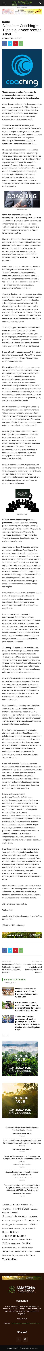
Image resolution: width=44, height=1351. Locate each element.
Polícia (6, 1243)
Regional (8, 1251)
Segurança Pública (19, 1255)
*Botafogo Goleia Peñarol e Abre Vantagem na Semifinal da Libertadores (22, 1129)
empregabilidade (17, 1221)
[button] (4, 3)
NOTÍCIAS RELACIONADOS (15, 980)
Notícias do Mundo (14, 1236)
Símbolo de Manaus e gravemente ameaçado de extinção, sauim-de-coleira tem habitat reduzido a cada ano (22, 1158)
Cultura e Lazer (21, 1208)
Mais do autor (9, 983)
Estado (38, 1221)
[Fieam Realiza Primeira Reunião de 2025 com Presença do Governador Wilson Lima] (8, 991)
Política (26, 1243)
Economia (14, 1212)
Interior (33, 1224)
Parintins (22, 1240)
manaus (32, 1228)
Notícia (5, 1232)
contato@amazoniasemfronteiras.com (25, 1323)
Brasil (16, 1204)
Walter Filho (9, 38)
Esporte (29, 1220)
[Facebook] (4, 43)
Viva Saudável (9, 1259)
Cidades (24, 1205)
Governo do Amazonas (20, 1225)
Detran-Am (5, 1213)
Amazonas (6, 1205)
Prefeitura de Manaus (9, 1247)
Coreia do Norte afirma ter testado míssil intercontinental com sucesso (33, 968)
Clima (31, 1205)
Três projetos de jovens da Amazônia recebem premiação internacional (22, 1173)
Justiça (24, 1228)
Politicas (29, 1239)
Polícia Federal (15, 1243)
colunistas (6, 21)
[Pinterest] (15, 43)
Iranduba (17, 1228)
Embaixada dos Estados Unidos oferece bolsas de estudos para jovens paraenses (11, 968)
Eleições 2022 (6, 1221)
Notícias (14, 1232)
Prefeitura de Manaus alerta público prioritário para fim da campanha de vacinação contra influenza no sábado (22, 1143)
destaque (34, 1209)
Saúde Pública (6, 1255)
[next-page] (7, 1035)
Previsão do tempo (25, 1247)
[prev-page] (3, 1035)
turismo (30, 1255)
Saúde (37, 1251)
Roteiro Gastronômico (24, 1251)
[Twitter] (10, 43)
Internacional (7, 1228)
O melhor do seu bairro (9, 1240)
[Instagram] (25, 1339)
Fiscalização (7, 1224)
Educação (33, 1216)
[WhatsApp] (21, 43)
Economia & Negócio (14, 1216)
